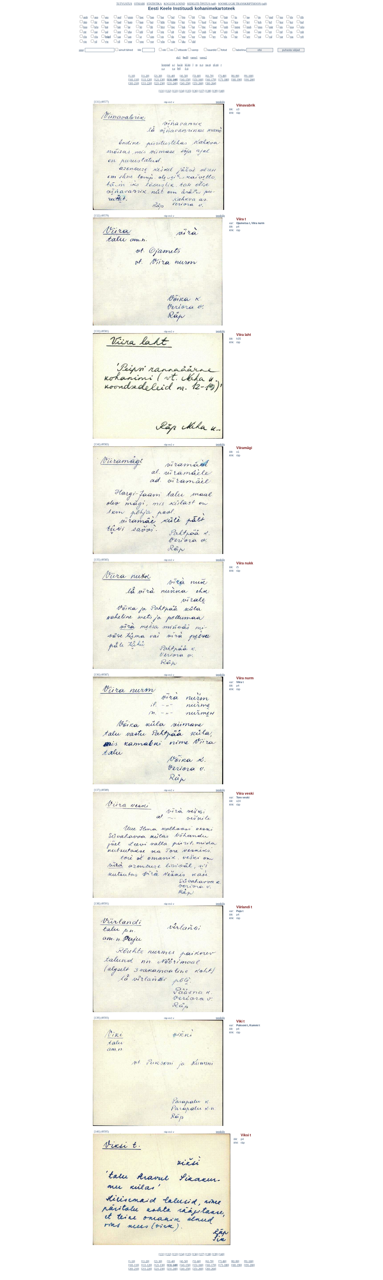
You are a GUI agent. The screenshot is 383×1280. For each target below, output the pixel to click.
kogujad (166, 64)
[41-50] (184, 75)
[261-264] (210, 83)
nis (281, 27)
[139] (215, 91)
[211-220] (146, 83)
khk (163, 22)
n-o (201, 64)
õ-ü (186, 68)
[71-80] (222, 75)
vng (142, 41)
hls (203, 17)
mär (271, 27)
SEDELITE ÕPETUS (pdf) (201, 3)
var (281, 36)
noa (292, 27)
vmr (130, 41)
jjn (259, 17)
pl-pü (216, 64)
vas (291, 36)
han (152, 17)
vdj (302, 36)
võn (163, 41)
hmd (215, 17)
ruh (302, 31)
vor (152, 41)
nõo (302, 27)
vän (173, 41)
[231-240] (172, 83)
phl (141, 31)
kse (281, 22)
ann (96, 17)
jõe (291, 17)
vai (259, 36)
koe (215, 22)
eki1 (178, 57)
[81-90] (235, 75)
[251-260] (198, 83)
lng (173, 27)
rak (236, 31)
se (141, 36)
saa (119, 36)
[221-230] (159, 83)
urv (248, 36)
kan (141, 22)
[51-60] (197, 75)
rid (281, 31)
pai (96, 31)
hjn (183, 17)
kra (236, 22)
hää (226, 17)
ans (107, 17)
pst (193, 31)
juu (281, 17)
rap (259, 31)
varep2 (203, 57)
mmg (237, 27)
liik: (140, 50)
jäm (85, 22)
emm (130, 17)
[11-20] (145, 75)
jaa (248, 17)
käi (106, 27)
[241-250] (185, 83)
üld (193, 41)
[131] (161, 91)
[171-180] (223, 79)
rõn (85, 36)
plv (183, 31)
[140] (221, 91)
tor (193, 36)
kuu (85, 27)
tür (236, 36)
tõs (225, 36)
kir (183, 22)
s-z (163, 68)
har (162, 17)
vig (85, 41)
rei (270, 31)
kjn (193, 22)
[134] (181, 91)
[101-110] (133, 79)
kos (226, 22)
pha (130, 31)
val (270, 36)
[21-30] (158, 75)
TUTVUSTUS (124, 3)
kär (119, 27)
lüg (203, 27)
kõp (96, 27)
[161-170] (210, 79)
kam (130, 22)
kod (204, 22)
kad (119, 22)
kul (302, 22)
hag (141, 17)
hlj (193, 17)
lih (151, 27)
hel (172, 17)
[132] (168, 91)
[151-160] (198, 79)
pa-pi (208, 64)
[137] (201, 91)
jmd (271, 17)
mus (260, 27)
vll (118, 41)
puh (204, 31)
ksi (291, 22)
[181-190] (236, 79)
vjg (106, 41)
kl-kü (187, 64)
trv (214, 36)
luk (183, 27)
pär (214, 31)
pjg (162, 31)
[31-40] (171, 75)
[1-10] (131, 75)
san (129, 36)
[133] (175, 91)
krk (260, 22)
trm (204, 36)
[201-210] (133, 83)
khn (173, 22)
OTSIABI (139, 3)
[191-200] (249, 79)
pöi (225, 31)
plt (172, 31)
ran (248, 31)
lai (129, 27)
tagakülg (220, 101)
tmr (184, 36)
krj (248, 22)
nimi (81, 50)
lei (141, 27)
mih (226, 27)
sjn (162, 36)
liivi (163, 27)
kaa (107, 22)
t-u (173, 68)
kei (151, 22)
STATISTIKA (154, 3)
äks (184, 41)
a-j (173, 64)
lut (193, 27)
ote (84, 31)
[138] (208, 91)
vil (95, 41)
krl (270, 22)
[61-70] (209, 75)
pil (151, 31)
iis (236, 17)
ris (291, 31)
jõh (302, 17)
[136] (195, 91)
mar (215, 27)
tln (172, 36)
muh (249, 27)
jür (95, 22)
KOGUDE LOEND (174, 3)
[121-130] (159, 79)
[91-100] (248, 75)
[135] (188, 91)
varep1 (193, 57)
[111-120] (146, 79)
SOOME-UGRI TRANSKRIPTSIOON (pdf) (242, 3)
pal (106, 31)
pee (119, 31)
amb (85, 17)
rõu (96, 36)
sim (152, 36)
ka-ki (180, 64)
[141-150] (185, 79)
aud (119, 17)
